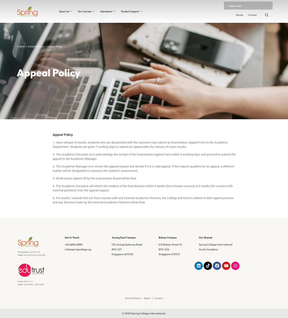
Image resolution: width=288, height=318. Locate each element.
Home (21, 46)
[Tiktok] (208, 266)
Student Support (130, 11)
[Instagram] (235, 266)
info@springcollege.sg (78, 249)
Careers (158, 298)
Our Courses (84, 11)
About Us (64, 11)
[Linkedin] (198, 266)
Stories (239, 14)
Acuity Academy (208, 249)
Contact (252, 14)
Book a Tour (235, 6)
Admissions (106, 11)
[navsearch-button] (266, 15)
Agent (147, 298)
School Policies (36, 46)
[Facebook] (217, 266)
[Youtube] (226, 266)
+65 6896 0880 (74, 244)
